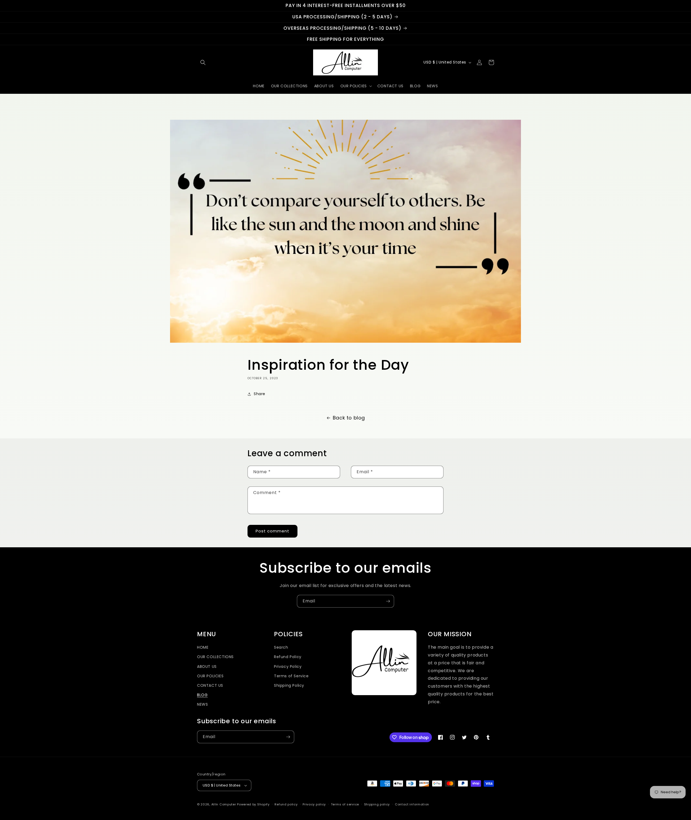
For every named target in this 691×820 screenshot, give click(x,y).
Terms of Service (291, 676)
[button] (203, 62)
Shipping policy (377, 804)
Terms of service (345, 804)
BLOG (202, 695)
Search (281, 647)
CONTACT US (210, 685)
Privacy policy (314, 804)
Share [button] (259, 393)
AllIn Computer (223, 804)
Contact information (412, 804)
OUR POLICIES (210, 676)
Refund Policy (288, 656)
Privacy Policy (288, 666)
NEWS (202, 704)
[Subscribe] (388, 601)
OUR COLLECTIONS (215, 656)
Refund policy (286, 804)
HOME (202, 647)
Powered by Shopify (253, 804)
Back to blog (349, 417)
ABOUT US (207, 666)
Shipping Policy (289, 685)
